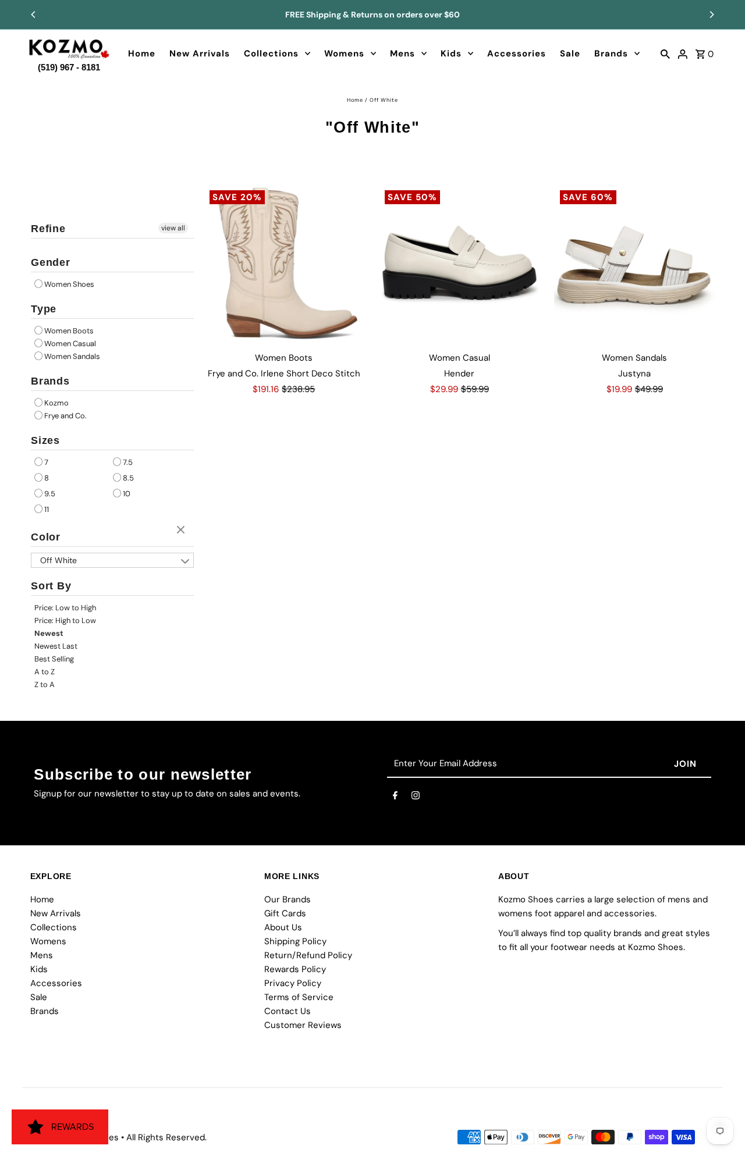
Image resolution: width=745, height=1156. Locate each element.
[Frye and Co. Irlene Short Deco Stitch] (284, 264)
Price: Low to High (65, 608)
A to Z (44, 672)
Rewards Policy (295, 970)
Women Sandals (72, 356)
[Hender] (459, 264)
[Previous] (33, 14)
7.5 (128, 462)
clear (182, 530)
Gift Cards (285, 914)
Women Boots (69, 331)
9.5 (49, 494)
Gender (50, 262)
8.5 (128, 478)
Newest (48, 633)
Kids (451, 53)
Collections (271, 53)
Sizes (46, 440)
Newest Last (55, 646)
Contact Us (287, 1012)
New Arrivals (199, 53)
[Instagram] (415, 798)
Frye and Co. (65, 416)
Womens (344, 53)
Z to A (44, 684)
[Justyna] (634, 264)
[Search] (665, 53)
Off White (58, 560)
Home (141, 53)
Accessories (516, 53)
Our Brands (287, 900)
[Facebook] (395, 798)
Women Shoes (69, 284)
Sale (570, 53)
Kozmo (56, 403)
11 (46, 509)
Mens (402, 53)
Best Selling (54, 659)
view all (173, 228)
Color (46, 537)
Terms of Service (299, 998)
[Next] (711, 14)
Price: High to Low (65, 620)
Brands (611, 53)
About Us (283, 928)
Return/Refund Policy (308, 956)
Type (44, 309)
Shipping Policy (295, 942)
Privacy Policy (292, 984)
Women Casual (70, 343)
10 (126, 494)
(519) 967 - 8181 (69, 64)
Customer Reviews (303, 1025)
